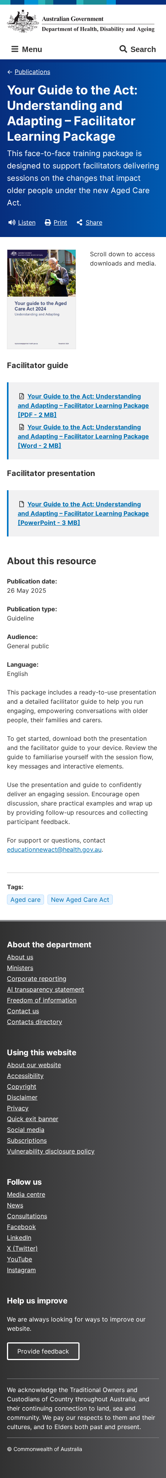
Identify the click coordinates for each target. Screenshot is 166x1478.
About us (20, 957)
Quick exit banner (32, 1119)
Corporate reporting (36, 978)
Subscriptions (27, 1140)
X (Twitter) (22, 1248)
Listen (27, 222)
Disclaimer (22, 1097)
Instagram (21, 1270)
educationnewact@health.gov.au (54, 849)
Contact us (23, 1011)
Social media (25, 1129)
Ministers (20, 968)
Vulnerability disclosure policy (51, 1151)
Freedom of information (41, 1000)
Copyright (21, 1086)
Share (94, 222)
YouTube (19, 1259)
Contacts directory (34, 1022)
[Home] (83, 21)
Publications (32, 72)
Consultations (27, 1216)
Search (143, 49)
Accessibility (25, 1075)
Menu (31, 49)
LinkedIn (19, 1237)
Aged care (25, 899)
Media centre (26, 1194)
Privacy (18, 1108)
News (15, 1205)
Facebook (21, 1227)
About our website (34, 1065)
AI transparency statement (45, 989)
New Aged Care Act (80, 899)
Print (60, 222)
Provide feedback (43, 1351)
